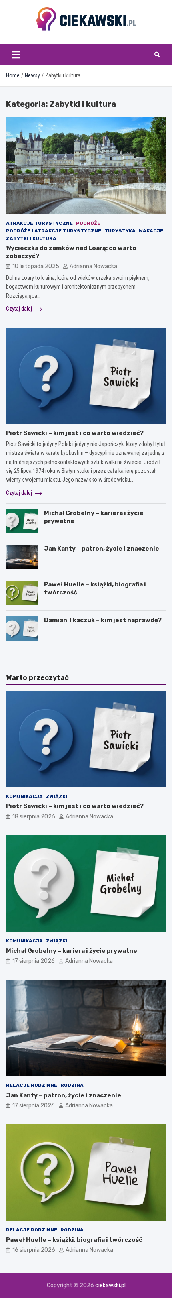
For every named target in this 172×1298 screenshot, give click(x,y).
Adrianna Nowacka (93, 266)
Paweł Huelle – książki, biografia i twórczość (74, 1239)
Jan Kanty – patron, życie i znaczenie (101, 548)
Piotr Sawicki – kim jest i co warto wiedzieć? (75, 433)
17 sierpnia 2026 (33, 961)
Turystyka (120, 231)
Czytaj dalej (19, 308)
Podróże (88, 223)
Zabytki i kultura (31, 238)
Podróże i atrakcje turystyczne (53, 231)
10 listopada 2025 (35, 266)
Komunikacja (24, 796)
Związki (56, 796)
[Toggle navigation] (16, 54)
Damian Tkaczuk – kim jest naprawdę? (103, 620)
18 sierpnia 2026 (33, 816)
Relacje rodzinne (31, 1085)
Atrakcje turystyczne (39, 223)
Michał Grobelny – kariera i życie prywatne (71, 950)
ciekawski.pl (110, 1285)
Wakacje (151, 231)
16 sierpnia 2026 (33, 1250)
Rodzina (72, 1085)
